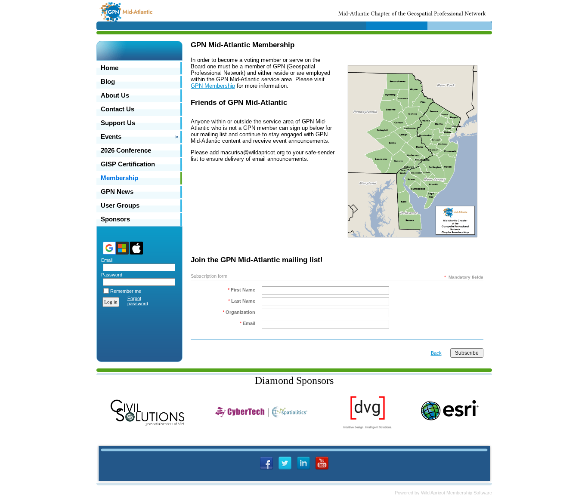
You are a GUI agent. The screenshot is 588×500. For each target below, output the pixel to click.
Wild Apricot (433, 492)
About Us (115, 95)
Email (105, 260)
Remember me (125, 291)
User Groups (120, 205)
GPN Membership (213, 86)
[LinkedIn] (303, 463)
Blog (108, 81)
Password (110, 274)
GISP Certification (128, 164)
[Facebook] (266, 463)
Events (111, 136)
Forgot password (137, 301)
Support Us (118, 123)
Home (109, 67)
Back (436, 353)
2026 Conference (126, 150)
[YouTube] (322, 463)
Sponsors (115, 219)
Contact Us (117, 109)
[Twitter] (285, 463)
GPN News (117, 191)
